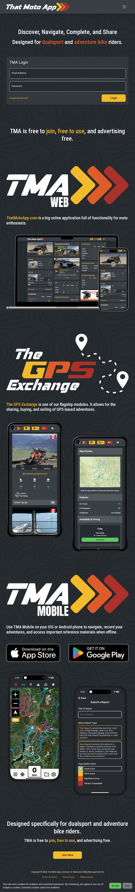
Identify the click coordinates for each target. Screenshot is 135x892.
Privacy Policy (69, 877)
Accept (115, 885)
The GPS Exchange (21, 404)
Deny (127, 885)
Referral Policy (86, 877)
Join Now (67, 855)
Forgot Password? (18, 98)
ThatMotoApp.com (21, 217)
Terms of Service (49, 877)
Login (113, 98)
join (50, 131)
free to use (71, 131)
